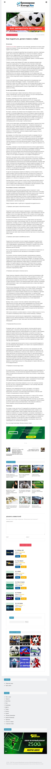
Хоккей (7, 713)
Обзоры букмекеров (10, 715)
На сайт (24, 556)
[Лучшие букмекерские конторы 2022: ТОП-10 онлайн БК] (25, 3)
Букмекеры (8, 705)
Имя (7, 537)
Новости (7, 698)
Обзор (17, 556)
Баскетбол (7, 701)
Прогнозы (8, 719)
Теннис (7, 709)
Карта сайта (8, 685)
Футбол (7, 711)
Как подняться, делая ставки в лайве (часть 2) (33, 450)
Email (27, 537)
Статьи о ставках (10, 721)
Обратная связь (9, 683)
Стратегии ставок (10, 723)
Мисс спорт (8, 696)
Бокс (6, 703)
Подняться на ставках (11, 46)
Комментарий (9, 521)
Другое (7, 707)
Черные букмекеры (9, 717)
